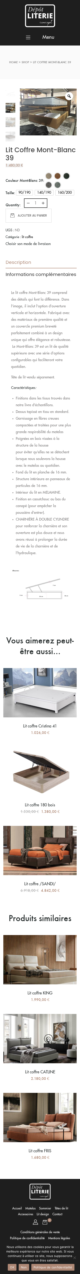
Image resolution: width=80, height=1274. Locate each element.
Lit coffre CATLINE (40, 1072)
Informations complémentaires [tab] (41, 274)
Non (24, 1267)
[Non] (74, 1257)
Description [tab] (18, 262)
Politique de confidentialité (53, 1267)
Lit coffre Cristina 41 (40, 726)
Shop (25, 62)
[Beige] (48, 176)
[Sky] (57, 185)
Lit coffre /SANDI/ (40, 884)
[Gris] (48, 185)
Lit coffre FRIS (40, 1151)
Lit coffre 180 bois (40, 805)
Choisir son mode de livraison (28, 244)
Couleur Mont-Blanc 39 (24, 180)
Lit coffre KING (40, 993)
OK (12, 1267)
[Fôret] (66, 176)
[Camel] (57, 176)
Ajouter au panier (32, 215)
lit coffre (27, 237)
